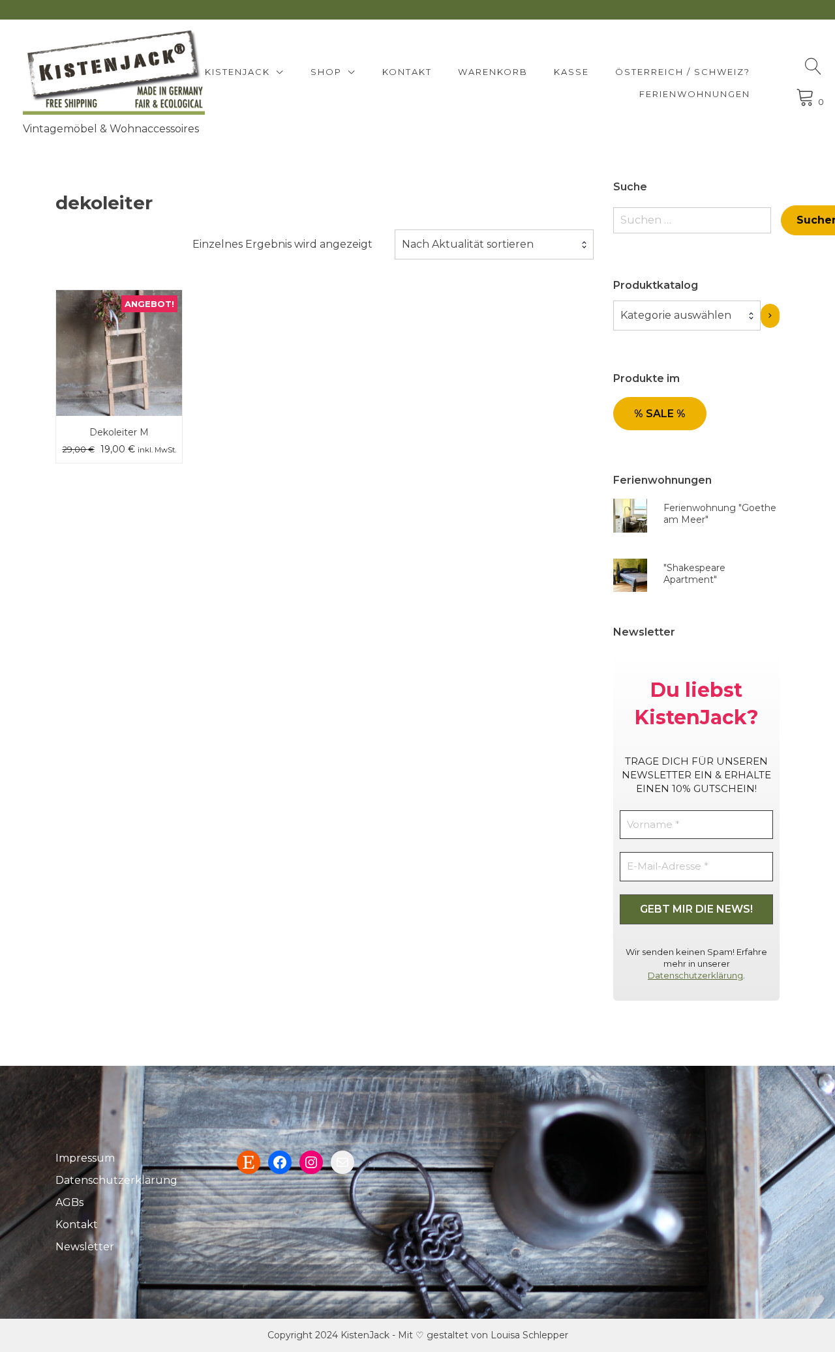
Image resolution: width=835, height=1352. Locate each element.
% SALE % (660, 413)
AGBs (69, 1202)
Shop (326, 71)
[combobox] (494, 244)
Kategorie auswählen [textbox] (675, 315)
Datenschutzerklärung (695, 975)
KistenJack (237, 71)
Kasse (571, 71)
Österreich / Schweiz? (682, 71)
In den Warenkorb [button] (119, 324)
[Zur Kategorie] (770, 316)
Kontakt (407, 71)
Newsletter (84, 1247)
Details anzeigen (119, 362)
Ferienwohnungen (694, 94)
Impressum (85, 1158)
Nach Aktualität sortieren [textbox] (468, 244)
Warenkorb (493, 71)
